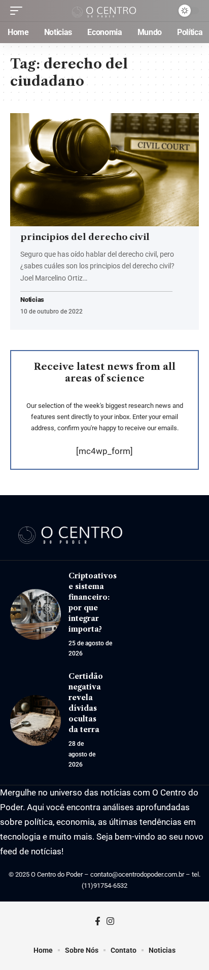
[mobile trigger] (18, 11)
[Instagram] (110, 921)
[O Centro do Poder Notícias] (105, 10)
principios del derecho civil (85, 237)
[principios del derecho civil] (104, 169)
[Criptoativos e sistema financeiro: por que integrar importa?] (35, 614)
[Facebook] (97, 921)
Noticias (32, 300)
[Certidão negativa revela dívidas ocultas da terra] (35, 720)
